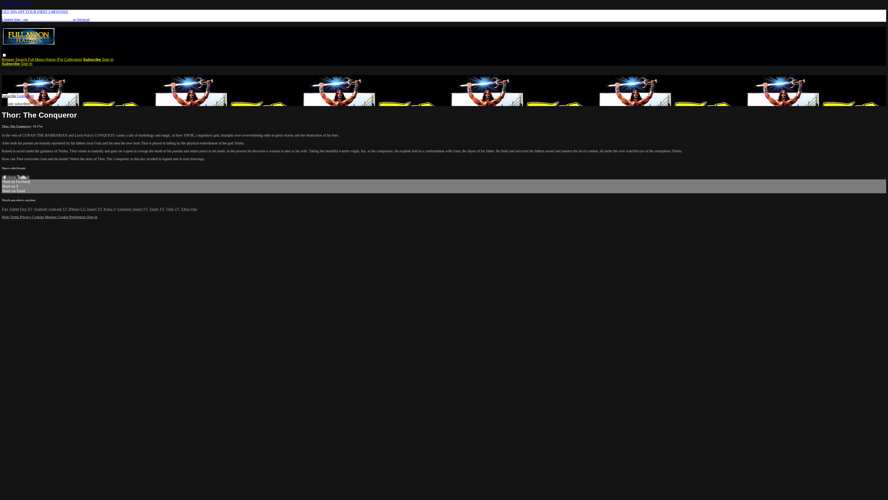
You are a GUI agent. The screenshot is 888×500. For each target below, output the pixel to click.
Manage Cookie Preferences (66, 217)
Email (25, 177)
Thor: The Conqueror (16, 126)
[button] (4, 55)
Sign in (108, 60)
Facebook (9, 177)
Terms (15, 217)
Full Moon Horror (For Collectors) (55, 60)
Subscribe (9, 96)
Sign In (26, 64)
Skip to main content (17, 4)
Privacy (26, 217)
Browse (8, 60)
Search (21, 60)
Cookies (38, 217)
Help (6, 217)
